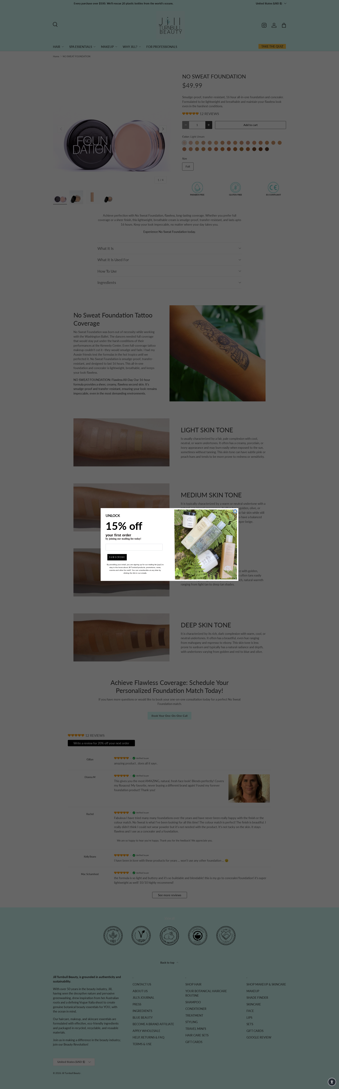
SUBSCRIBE (117, 557)
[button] (332, 1082)
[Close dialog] (235, 511)
